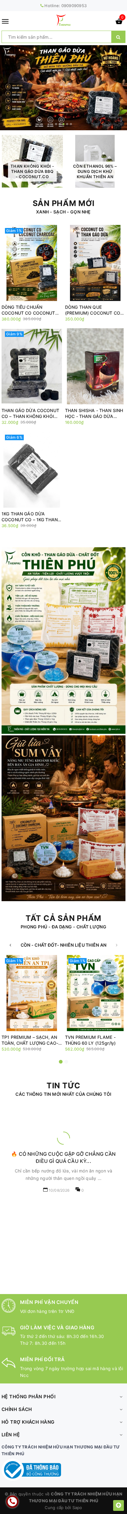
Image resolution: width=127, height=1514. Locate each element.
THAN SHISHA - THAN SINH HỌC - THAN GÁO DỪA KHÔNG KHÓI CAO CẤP (94, 413)
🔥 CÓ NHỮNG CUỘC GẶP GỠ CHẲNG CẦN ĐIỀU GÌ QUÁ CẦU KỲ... (63, 1157)
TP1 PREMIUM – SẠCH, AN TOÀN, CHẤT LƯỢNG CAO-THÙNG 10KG (30, 1040)
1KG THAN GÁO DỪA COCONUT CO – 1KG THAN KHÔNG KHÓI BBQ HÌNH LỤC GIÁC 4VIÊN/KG (31, 517)
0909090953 (74, 5)
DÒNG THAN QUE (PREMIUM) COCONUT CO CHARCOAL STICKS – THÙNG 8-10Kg (92, 310)
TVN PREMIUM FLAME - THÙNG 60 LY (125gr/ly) (90, 1040)
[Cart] (119, 22)
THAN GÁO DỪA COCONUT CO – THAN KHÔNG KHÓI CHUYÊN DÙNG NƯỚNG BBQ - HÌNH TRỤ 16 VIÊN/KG (32, 413)
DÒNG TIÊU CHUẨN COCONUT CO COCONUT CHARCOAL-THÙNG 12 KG (28, 310)
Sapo (77, 1507)
